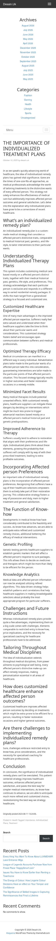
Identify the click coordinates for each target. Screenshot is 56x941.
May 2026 (28, 38)
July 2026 (28, 29)
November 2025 (28, 52)
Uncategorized (28, 117)
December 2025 (28, 47)
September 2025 (28, 61)
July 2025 (28, 70)
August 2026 (28, 25)
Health (28, 104)
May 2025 (28, 78)
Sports (28, 113)
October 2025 (28, 56)
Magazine (10, 933)
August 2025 (28, 65)
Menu (9, 130)
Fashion (28, 95)
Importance (30, 820)
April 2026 (28, 43)
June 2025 (28, 74)
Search (6, 832)
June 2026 (28, 34)
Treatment (13, 823)
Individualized (42, 820)
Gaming (28, 99)
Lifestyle (28, 108)
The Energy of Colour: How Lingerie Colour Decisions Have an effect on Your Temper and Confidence (25, 884)
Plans (5, 823)
